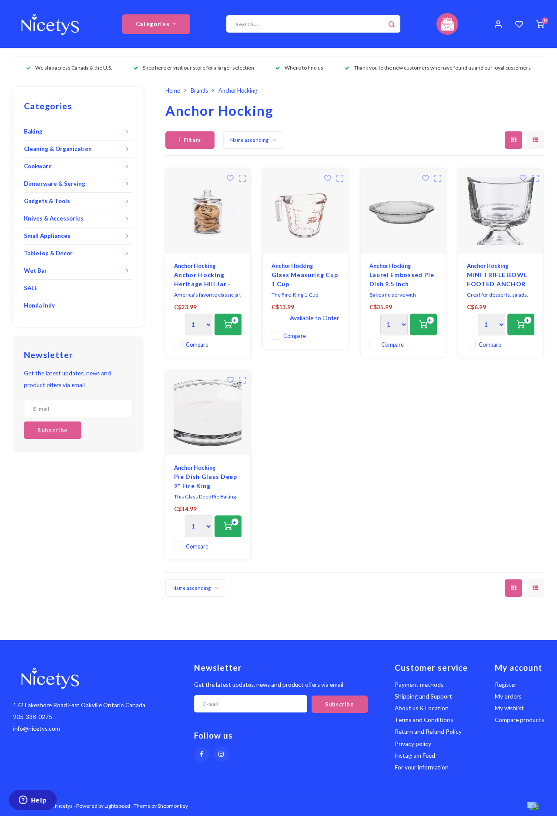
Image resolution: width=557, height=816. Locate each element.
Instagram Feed (415, 755)
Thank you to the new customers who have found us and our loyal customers (442, 67)
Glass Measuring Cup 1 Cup (305, 279)
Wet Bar (35, 270)
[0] (540, 24)
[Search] (391, 24)
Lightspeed (117, 806)
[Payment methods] (532, 805)
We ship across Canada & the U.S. (73, 67)
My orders (508, 696)
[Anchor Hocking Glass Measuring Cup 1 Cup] (305, 211)
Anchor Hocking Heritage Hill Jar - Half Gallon (202, 279)
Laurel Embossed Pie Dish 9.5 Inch (401, 279)
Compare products (519, 719)
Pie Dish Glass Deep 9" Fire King (205, 481)
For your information (422, 767)
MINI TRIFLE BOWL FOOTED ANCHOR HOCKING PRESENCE (500, 279)
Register (506, 684)
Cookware (38, 166)
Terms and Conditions (424, 719)
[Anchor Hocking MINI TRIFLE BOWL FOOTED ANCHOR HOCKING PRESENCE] (500, 211)
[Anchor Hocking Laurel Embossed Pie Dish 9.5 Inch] (403, 211)
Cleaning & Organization (58, 148)
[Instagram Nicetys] (221, 754)
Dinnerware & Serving (54, 183)
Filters (192, 140)
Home (172, 90)
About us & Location (422, 708)
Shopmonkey (173, 806)
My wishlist (509, 708)
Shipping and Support (423, 696)
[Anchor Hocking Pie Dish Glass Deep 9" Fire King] (207, 413)
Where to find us (304, 67)
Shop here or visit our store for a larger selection (198, 67)
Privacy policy (413, 743)
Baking (33, 131)
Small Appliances (47, 235)
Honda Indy (39, 305)
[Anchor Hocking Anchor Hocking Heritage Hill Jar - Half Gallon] (207, 211)
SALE (31, 287)
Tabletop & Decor (48, 253)
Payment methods (419, 684)
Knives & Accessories (54, 218)
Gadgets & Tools (47, 200)
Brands (199, 90)
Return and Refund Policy (428, 731)
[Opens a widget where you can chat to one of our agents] (33, 801)
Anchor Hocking (237, 90)
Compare (197, 344)
